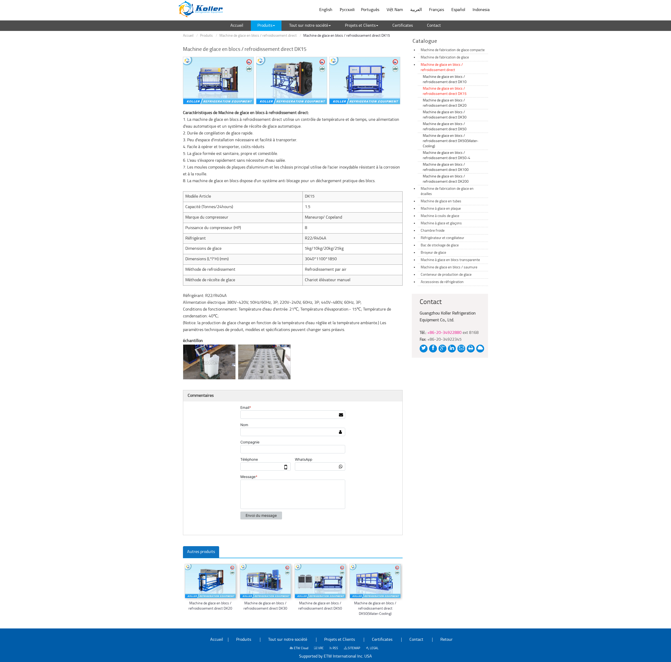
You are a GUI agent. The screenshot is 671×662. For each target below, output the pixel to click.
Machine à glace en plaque (441, 209)
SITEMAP (353, 648)
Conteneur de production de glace (446, 275)
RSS (335, 648)
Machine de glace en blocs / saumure (449, 267)
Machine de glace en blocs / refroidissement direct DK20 (210, 606)
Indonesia (481, 10)
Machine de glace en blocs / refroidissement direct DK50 (320, 606)
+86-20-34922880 (444, 333)
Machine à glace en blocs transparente (450, 260)
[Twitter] (424, 348)
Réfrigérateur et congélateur (442, 238)
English (325, 10)
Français (436, 10)
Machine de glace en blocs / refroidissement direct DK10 (445, 79)
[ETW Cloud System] (480, 348)
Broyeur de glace (433, 253)
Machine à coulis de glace (440, 216)
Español (458, 10)
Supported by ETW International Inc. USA (335, 656)
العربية (416, 10)
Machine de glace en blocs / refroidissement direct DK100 (446, 167)
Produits (206, 36)
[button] (266, 25)
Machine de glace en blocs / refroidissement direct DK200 (446, 179)
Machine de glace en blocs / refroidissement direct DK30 (265, 606)
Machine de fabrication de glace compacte (453, 50)
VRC (320, 648)
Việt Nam (395, 10)
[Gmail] (461, 348)
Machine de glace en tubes (441, 201)
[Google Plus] (442, 348)
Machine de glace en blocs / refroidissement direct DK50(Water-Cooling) (375, 608)
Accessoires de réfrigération (442, 282)
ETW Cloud (300, 648)
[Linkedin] (452, 348)
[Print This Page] (471, 348)
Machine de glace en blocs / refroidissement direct (258, 36)
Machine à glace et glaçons (441, 223)
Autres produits (201, 552)
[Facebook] (433, 348)
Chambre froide (433, 231)
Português (370, 10)
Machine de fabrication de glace (445, 57)
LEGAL (373, 648)
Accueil (188, 36)
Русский (347, 10)
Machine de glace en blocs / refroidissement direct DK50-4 (446, 155)
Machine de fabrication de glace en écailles (447, 191)
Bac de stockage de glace (440, 245)
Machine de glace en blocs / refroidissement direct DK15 (445, 91)
